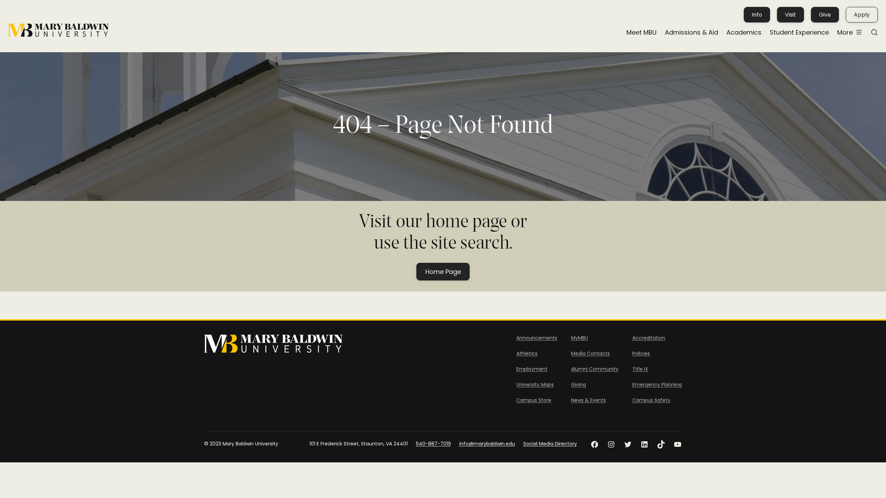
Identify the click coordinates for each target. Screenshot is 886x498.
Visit (790, 15)
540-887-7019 (433, 443)
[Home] (58, 30)
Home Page (443, 271)
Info (757, 15)
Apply (862, 15)
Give (825, 15)
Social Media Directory (550, 443)
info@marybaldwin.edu (487, 443)
